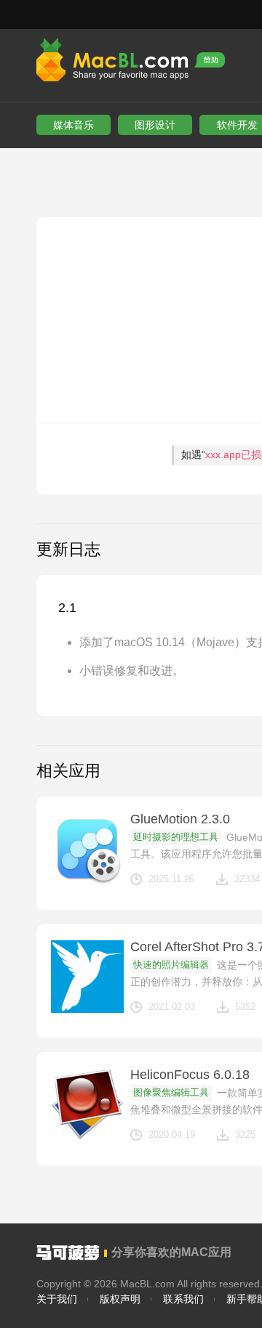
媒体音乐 (73, 125)
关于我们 (56, 1299)
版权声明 (120, 1299)
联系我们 (183, 1299)
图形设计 (155, 125)
